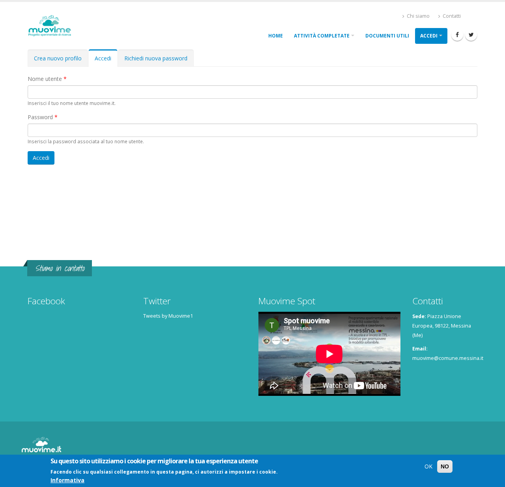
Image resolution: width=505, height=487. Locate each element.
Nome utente (47, 78)
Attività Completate (322, 35)
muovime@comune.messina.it (447, 358)
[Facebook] (457, 35)
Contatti (451, 16)
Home (275, 35)
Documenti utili (387, 35)
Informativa (67, 480)
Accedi (429, 35)
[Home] (52, 24)
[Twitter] (471, 35)
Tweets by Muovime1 (168, 316)
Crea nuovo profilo (58, 58)
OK (428, 466)
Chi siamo (418, 16)
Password (43, 117)
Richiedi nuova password (155, 58)
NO (445, 466)
